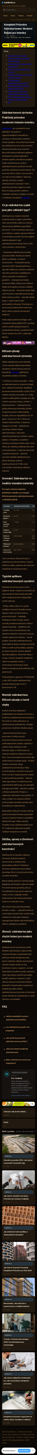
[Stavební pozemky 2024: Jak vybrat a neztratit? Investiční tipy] (18, 1151)
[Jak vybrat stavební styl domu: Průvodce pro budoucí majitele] (18, 1187)
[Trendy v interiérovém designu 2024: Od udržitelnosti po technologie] (18, 1332)
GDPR (27, 1440)
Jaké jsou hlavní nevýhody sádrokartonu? (16, 1050)
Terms (4, 1443)
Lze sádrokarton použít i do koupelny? (16, 1029)
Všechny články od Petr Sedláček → (21, 1095)
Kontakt (29, 16)
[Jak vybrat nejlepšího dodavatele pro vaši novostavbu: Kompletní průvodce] (18, 1371)
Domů (5, 16)
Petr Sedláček (16, 1078)
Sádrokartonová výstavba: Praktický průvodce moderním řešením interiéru (19, 58)
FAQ (9, 102)
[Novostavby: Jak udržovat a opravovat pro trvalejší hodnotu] (18, 1295)
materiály (26, 198)
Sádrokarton (7, 128)
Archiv (13, 16)
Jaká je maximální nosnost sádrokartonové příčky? (16, 1018)
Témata (21, 16)
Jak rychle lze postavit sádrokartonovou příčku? (16, 1040)
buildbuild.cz (9, 2)
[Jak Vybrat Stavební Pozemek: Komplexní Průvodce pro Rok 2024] (18, 1259)
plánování (15, 372)
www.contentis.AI (17, 1440)
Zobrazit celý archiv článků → (25, 1131)
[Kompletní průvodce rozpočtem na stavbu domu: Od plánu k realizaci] (18, 1408)
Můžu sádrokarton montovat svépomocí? (17, 1061)
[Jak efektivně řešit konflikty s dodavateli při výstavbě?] (18, 1223)
